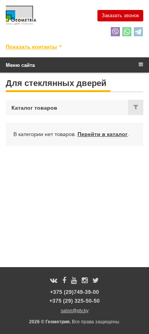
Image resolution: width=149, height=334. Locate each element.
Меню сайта (20, 65)
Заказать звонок (120, 15)
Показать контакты (31, 47)
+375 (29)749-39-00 (74, 292)
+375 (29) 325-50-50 (74, 301)
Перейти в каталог (103, 134)
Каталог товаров (34, 108)
